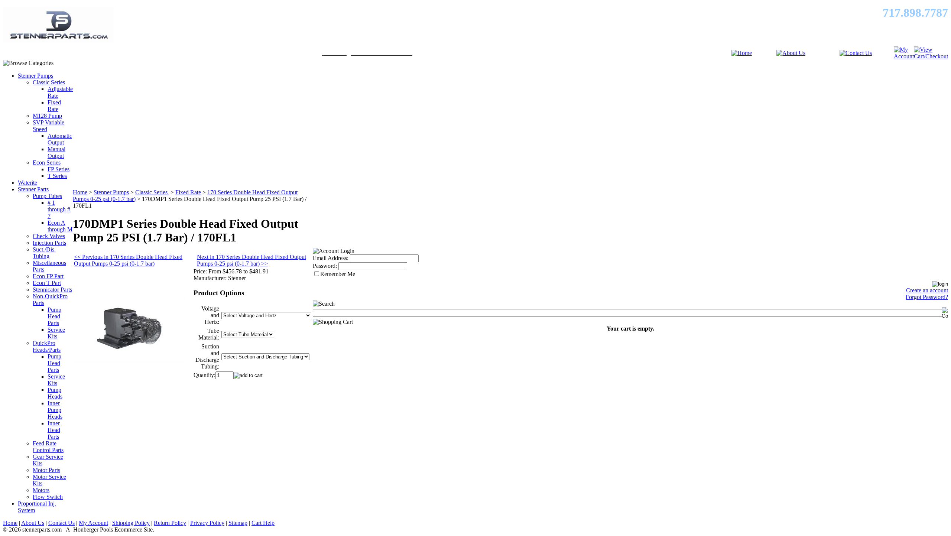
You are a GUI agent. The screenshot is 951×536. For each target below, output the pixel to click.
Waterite (27, 182)
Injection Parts (49, 243)
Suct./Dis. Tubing (44, 252)
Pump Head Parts (54, 316)
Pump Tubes (47, 196)
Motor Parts (46, 470)
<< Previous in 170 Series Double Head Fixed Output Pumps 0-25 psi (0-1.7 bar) (128, 260)
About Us (32, 523)
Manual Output (56, 152)
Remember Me (337, 274)
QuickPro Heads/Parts (47, 346)
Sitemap (237, 523)
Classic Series (49, 82)
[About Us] (790, 53)
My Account (93, 523)
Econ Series (47, 162)
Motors (41, 490)
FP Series (58, 169)
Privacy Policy (207, 523)
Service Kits (56, 333)
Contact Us (61, 523)
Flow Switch (48, 497)
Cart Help (263, 523)
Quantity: (204, 375)
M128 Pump (47, 116)
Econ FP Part (48, 276)
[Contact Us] (856, 53)
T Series (57, 176)
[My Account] (904, 56)
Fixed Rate (54, 105)
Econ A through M (60, 226)
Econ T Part (47, 283)
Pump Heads (55, 393)
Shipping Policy (131, 523)
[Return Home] (741, 53)
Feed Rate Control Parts (48, 446)
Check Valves (49, 236)
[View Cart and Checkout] (931, 56)
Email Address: (330, 258)
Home (80, 192)
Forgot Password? (927, 297)
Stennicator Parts (52, 289)
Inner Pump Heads (55, 410)
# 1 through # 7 (59, 209)
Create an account (927, 290)
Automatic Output (60, 139)
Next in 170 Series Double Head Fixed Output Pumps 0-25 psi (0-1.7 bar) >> (251, 260)
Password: (325, 266)
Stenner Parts (33, 189)
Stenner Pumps (35, 75)
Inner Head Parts (54, 430)
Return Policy (170, 523)
